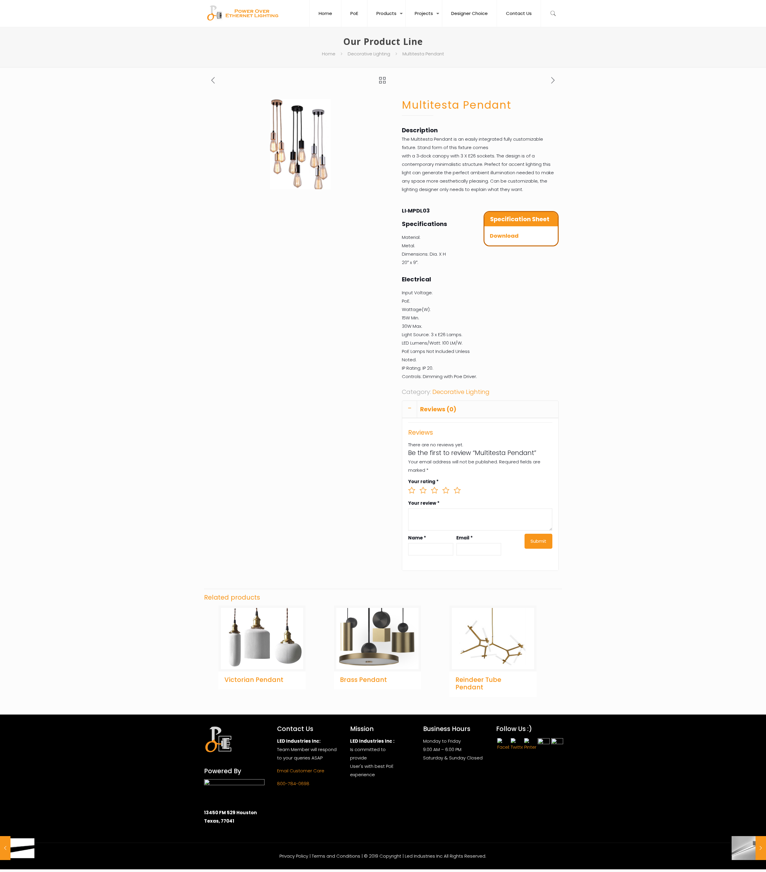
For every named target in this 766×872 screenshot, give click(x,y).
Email (464, 538)
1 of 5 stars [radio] (411, 490)
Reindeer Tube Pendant (478, 683)
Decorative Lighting (369, 54)
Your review (424, 503)
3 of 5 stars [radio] (434, 490)
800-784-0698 (293, 783)
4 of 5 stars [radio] (445, 490)
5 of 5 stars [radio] (457, 490)
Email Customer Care (300, 771)
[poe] (244, 13)
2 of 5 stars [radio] (423, 490)
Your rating (423, 481)
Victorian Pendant (253, 679)
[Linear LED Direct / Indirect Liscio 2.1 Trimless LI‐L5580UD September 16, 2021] (749, 848)
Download (504, 235)
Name (417, 538)
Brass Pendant (363, 679)
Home (328, 54)
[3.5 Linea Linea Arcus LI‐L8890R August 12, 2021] (17, 848)
